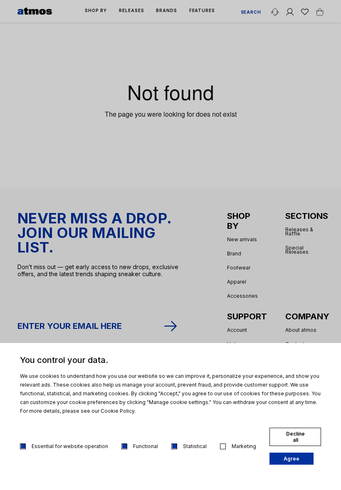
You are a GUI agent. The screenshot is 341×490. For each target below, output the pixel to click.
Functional (145, 446)
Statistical (195, 446)
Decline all (295, 437)
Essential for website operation (70, 446)
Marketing (244, 446)
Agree (291, 459)
